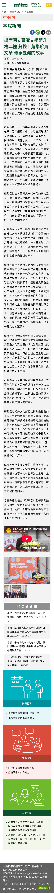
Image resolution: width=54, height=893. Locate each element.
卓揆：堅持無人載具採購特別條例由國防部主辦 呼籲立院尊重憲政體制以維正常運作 (26, 632)
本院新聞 (29, 12)
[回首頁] (27, 5)
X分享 (43, 32)
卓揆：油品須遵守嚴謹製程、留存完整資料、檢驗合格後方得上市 (26, 617)
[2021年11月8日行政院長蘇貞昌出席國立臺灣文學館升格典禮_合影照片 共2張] (15, 591)
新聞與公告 (15, 12)
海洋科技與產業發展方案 (21, 768)
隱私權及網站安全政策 (17, 866)
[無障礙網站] (44, 888)
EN (49, 4)
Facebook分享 (32, 32)
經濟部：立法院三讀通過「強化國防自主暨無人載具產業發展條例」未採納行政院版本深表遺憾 (26, 826)
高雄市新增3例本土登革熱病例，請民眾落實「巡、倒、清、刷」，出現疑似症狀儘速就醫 (26, 839)
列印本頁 (48, 32)
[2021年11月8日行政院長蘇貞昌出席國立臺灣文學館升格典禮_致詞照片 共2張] (27, 570)
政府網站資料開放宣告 (15, 870)
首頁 (3, 12)
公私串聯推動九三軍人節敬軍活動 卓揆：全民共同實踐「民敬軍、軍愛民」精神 (26, 661)
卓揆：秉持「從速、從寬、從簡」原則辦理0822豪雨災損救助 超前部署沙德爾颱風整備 (26, 646)
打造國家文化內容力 (18, 772)
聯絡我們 (37, 866)
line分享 (37, 32)
